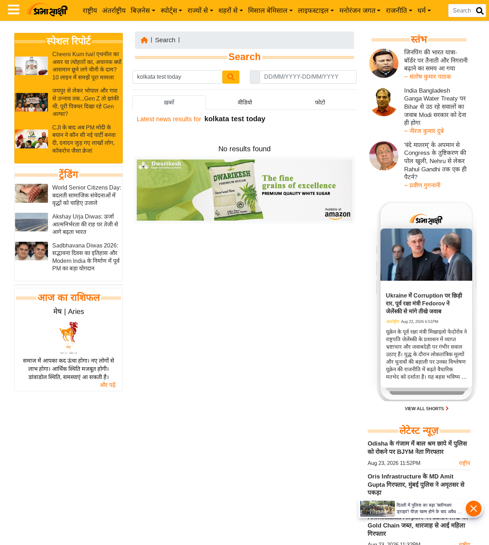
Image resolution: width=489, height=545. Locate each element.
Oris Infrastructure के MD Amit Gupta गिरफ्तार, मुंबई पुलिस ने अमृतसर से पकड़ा (416, 484)
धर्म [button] (421, 10)
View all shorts (425, 408)
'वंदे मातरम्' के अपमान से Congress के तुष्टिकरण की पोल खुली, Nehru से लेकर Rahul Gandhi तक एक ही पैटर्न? (435, 161)
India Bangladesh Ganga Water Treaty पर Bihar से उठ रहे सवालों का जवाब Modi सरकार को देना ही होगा (435, 107)
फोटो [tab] (320, 102)
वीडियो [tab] (245, 102)
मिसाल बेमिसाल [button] (267, 10)
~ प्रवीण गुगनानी (422, 185)
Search (165, 40)
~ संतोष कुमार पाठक (427, 76)
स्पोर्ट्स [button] (169, 10)
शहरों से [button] (228, 10)
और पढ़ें (108, 385)
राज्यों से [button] (198, 10)
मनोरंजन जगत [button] (357, 10)
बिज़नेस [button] (140, 10)
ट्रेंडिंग (68, 174)
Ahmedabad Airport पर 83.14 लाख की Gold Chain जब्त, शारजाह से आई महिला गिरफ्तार (418, 525)
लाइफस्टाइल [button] (313, 10)
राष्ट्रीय (90, 10)
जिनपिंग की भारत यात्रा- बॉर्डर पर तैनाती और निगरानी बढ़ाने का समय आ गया (436, 60)
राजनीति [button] (396, 10)
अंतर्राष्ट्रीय (114, 10)
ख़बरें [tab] (169, 102)
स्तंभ (419, 39)
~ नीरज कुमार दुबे (424, 131)
